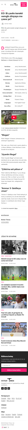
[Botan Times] (2, 23)
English (14, 414)
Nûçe (2, 10)
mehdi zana (8, 256)
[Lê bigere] (5, 4)
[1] (21, 105)
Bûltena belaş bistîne (24, 4)
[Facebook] (2, 388)
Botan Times (8, 23)
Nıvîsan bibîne (5, 222)
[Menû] (2, 4)
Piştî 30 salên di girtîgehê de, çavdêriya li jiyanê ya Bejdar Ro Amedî (12, 315)
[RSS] (8, 388)
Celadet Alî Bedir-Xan (7, 416)
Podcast (19, 414)
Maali (12, 424)
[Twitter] (5, 388)
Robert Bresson (13, 60)
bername (8, 414)
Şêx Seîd (17, 416)
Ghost (8, 424)
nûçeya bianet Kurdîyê (11, 128)
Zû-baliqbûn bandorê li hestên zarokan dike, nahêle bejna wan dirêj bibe (12, 287)
